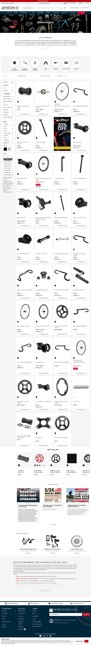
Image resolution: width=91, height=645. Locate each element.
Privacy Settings (79, 641)
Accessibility (20, 629)
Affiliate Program (21, 611)
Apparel (48, 12)
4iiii (9, 126)
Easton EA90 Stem (21, 217)
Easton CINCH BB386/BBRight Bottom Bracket (24, 437)
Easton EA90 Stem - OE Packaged (43, 401)
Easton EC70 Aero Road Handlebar (24, 289)
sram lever (5, 179)
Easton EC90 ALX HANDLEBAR (24, 362)
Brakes (17, 581)
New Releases (24, 12)
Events (34, 613)
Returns (3, 624)
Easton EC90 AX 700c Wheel (23, 326)
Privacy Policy (12, 643)
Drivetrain (8, 105)
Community (20, 616)
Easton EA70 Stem (40, 362)
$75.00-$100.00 (9, 174)
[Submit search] (65, 8)
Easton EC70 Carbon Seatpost (79, 178)
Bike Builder (73, 12)
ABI (9, 131)
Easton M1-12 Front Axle (41, 253)
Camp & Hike (65, 12)
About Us (35, 611)
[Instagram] (45, 636)
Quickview (28, 553)
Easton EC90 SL (76, 401)
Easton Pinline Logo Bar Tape (79, 217)
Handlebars (8, 114)
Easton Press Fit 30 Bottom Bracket (23, 107)
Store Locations (21, 613)
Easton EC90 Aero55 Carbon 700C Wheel (43, 179)
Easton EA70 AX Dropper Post (61, 217)
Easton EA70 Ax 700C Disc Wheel (62, 106)
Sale (82, 12)
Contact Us (81, 3)
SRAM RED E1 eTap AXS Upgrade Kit (52, 549)
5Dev (9, 128)
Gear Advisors (35, 616)
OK (86, 641)
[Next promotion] (60, 3)
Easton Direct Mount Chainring (61, 437)
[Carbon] (36, 174)
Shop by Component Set (8, 102)
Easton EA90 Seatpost (59, 178)
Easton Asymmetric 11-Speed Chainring (60, 402)
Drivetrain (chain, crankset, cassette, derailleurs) (27, 578)
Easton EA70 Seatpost (41, 142)
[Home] (9, 8)
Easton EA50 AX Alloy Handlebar (61, 289)
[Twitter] (51, 636)
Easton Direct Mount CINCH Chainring (60, 327)
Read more (45, 49)
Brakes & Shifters (8, 96)
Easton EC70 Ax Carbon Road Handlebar (79, 254)
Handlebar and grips (20, 585)
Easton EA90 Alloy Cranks (79, 289)
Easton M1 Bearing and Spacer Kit (61, 253)
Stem (17, 583)
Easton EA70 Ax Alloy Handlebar (80, 106)
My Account (4, 611)
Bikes (33, 12)
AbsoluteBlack (9, 133)
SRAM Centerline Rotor (77, 549)
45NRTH (9, 124)
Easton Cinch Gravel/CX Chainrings (22, 143)
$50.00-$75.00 (9, 172)
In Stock (6, 90)
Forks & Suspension (8, 107)
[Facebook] (47, 636)
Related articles (21, 75)
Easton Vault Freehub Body (41, 289)
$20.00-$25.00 (9, 163)
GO (8, 159)
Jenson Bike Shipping (37, 621)
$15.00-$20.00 (9, 161)
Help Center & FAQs (6, 621)
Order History (5, 613)
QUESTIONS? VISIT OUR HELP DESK (69, 3)
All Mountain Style (9, 143)
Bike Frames (8, 109)
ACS (9, 137)
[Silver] (9, 149)
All (11, 12)
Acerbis (9, 135)
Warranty (4, 626)
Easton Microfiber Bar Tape (23, 253)
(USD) (87, 3)
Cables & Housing (8, 98)
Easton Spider (39, 437)
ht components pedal (7, 192)
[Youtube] (40, 636)
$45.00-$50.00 (9, 170)
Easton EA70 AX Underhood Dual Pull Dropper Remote (43, 218)
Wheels (18, 576)
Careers (34, 619)
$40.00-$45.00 (9, 168)
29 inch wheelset (6, 186)
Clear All (12, 82)
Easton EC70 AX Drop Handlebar (61, 362)
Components (40, 12)
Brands (16, 12)
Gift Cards (4, 616)
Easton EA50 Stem (77, 142)
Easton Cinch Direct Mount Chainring (23, 402)
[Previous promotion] (28, 3)
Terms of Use (4, 643)
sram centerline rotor (7, 185)
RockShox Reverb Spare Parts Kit (28, 549)
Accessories (56, 12)
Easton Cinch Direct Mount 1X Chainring (42, 107)
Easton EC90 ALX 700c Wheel (42, 326)
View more (53, 524)
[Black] (5, 149)
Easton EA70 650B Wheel (79, 362)
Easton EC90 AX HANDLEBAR (80, 326)
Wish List (4, 618)
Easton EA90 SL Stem (22, 178)
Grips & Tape (8, 112)
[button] (8, 85)
